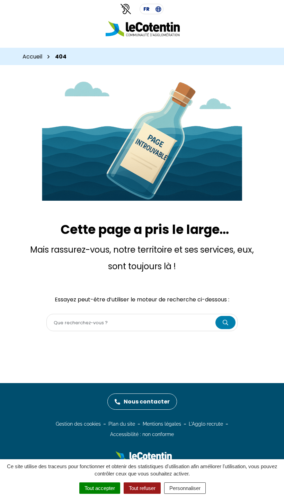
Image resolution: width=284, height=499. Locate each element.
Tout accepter (100, 488)
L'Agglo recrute (206, 424)
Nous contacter (147, 402)
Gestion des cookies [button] (78, 424)
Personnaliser (185, 488)
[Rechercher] (225, 322)
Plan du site (121, 424)
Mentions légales (162, 424)
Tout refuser (142, 488)
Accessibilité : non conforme (142, 434)
